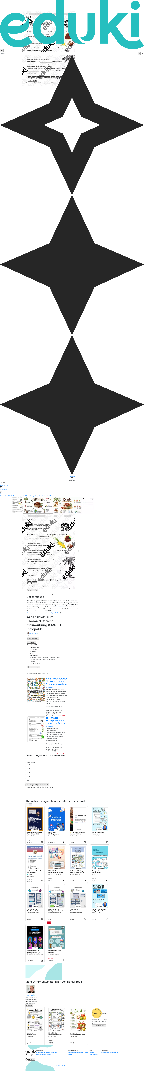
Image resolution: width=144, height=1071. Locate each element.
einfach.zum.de (60, 607)
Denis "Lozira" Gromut (55, 874)
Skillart (94, 874)
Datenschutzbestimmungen (51, 796)
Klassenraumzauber (33, 912)
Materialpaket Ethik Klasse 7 (54, 951)
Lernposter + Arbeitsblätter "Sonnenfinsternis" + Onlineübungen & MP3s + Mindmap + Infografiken (34, 1033)
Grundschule (4, 496)
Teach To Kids (31, 836)
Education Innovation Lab (35, 954)
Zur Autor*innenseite (98, 1026)
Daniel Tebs (33, 633)
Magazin (37, 496)
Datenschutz (114, 1052)
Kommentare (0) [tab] (43, 785)
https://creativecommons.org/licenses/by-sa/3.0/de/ (43, 613)
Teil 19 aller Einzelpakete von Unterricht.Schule (55, 720)
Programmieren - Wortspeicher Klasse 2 (55, 910)
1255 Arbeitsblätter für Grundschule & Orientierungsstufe (56, 681)
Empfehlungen (30, 496)
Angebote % (22, 496)
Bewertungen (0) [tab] (31, 785)
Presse (43, 1054)
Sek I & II (10, 496)
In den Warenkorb (32, 638)
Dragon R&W (52, 836)
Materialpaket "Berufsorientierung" (55, 1033)
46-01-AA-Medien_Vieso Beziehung (53, 833)
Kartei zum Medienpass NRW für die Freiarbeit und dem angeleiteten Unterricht (77, 871)
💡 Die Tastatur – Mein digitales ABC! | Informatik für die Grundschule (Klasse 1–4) (77, 833)
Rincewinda (30, 876)
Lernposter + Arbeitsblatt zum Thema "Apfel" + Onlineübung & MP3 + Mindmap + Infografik (78, 1033)
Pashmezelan (74, 836)
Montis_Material (75, 874)
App (46, 1054)
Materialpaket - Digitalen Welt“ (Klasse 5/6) (35, 833)
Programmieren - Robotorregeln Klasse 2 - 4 (34, 910)
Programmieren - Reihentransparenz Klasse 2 (76, 910)
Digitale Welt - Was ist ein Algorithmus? (99, 910)
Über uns (44, 1052)
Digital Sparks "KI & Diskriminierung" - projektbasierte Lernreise (33, 951)
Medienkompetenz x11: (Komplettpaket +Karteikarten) (34, 871)
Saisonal (15, 496)
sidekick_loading (53, 954)
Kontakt (95, 1054)
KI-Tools (49, 1054)
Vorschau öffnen (32, 590)
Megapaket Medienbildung (96, 871)
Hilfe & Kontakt (45, 496)
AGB (109, 1052)
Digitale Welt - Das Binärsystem (98, 833)
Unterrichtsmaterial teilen (76, 1052)
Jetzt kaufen (31, 642)
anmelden (29, 798)
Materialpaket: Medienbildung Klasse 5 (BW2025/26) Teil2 (56, 871)
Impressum (104, 1052)
